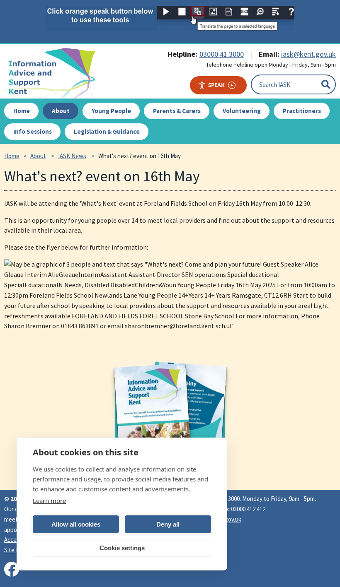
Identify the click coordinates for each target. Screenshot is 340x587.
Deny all (168, 524)
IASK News (72, 156)
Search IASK (274, 84)
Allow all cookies (75, 524)
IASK (52, 73)
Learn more (49, 500)
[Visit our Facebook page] (11, 569)
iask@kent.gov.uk (308, 54)
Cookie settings (122, 547)
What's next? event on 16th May (139, 156)
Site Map (15, 550)
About (38, 156)
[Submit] (326, 84)
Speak (216, 85)
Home (11, 156)
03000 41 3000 (221, 54)
